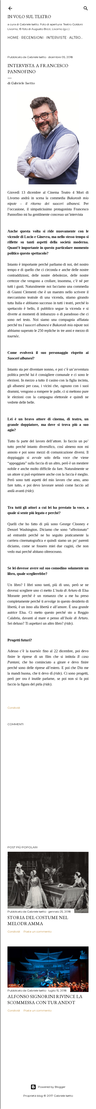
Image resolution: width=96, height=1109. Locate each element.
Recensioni (32, 38)
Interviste (56, 38)
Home (13, 38)
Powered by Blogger (51, 1087)
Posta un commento (37, 931)
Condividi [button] (13, 707)
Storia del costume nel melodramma (37, 920)
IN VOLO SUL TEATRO (29, 16)
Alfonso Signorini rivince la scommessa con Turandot (44, 999)
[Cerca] (86, 7)
